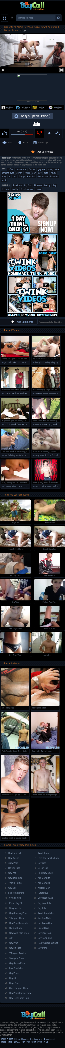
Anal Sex (23, 393)
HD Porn (5, 189)
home (28, 486)
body (4, 176)
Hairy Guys (29, 424)
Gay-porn (40, 947)
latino (14, 486)
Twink (38, 189)
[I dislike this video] (39, 133)
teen (29, 455)
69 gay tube (13, 897)
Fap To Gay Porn (14, 892)
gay (34, 173)
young (53, 173)
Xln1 (9, 937)
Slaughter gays (14, 958)
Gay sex (10, 887)
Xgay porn (11, 863)
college (48, 362)
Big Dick (28, 185)
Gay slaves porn (15, 963)
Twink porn (41, 853)
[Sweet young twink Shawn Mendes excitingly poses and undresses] (46, 480)
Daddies (20, 424)
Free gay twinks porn (46, 858)
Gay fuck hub (13, 853)
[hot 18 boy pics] (15, 705)
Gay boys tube (13, 877)
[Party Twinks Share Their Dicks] (15, 748)
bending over (8, 173)
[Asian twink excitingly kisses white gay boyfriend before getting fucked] (46, 449)
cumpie (38, 424)
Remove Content (29, 1042)
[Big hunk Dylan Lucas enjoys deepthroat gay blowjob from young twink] (46, 356)
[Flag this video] (48, 133)
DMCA (17, 1042)
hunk (4, 180)
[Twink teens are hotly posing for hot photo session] (45, 792)
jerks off (7, 362)
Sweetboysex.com (16, 988)
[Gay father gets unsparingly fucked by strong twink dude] (15, 418)
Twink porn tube (44, 913)
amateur (7, 393)
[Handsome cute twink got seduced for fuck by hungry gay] (15, 387)
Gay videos (12, 858)
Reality (15, 189)
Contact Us (43, 1042)
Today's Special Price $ (34, 116)
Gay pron (11, 942)
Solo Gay (11, 455)
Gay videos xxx (43, 897)
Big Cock (12, 424)
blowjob (54, 176)
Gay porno (12, 973)
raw (59, 455)
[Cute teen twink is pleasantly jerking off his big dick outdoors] (15, 449)
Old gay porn (13, 928)
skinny (19, 173)
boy (53, 362)
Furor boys (41, 892)
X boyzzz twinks (15, 953)
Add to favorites (45, 151)
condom (52, 393)
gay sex (41, 169)
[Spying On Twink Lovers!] (45, 748)
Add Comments (25, 321)
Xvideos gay (42, 887)
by (25, 30)
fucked (55, 455)
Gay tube (40, 908)
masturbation (21, 455)
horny (37, 362)
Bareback (17, 185)
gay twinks (53, 424)
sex (40, 173)
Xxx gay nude (42, 918)
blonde (45, 393)
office (11, 169)
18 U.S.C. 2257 (7, 1039)
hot (14, 176)
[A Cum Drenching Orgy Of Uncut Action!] (15, 792)
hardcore (15, 393)
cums (19, 362)
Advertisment (49, 1039)
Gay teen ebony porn (17, 998)
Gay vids (40, 863)
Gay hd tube (13, 947)
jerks (14, 362)
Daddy (47, 185)
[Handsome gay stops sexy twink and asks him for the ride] (46, 387)
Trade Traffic (6, 1042)
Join (31, 123)
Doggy (22, 176)
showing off (51, 486)
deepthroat (43, 176)
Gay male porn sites (17, 933)
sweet (59, 486)
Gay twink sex (43, 923)
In (9, 176)
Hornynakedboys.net (46, 942)
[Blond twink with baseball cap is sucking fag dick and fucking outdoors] (46, 418)
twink (27, 173)
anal (6, 424)
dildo (49, 455)
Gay (54, 185)
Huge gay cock (43, 872)
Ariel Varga (27, 362)
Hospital (31, 176)
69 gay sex (41, 867)
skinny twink (53, 169)
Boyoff (10, 978)
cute (46, 173)
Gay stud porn (43, 933)
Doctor (32, 169)
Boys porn (12, 983)
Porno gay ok (13, 903)
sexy (37, 455)
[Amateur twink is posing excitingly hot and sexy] (15, 835)
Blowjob (38, 185)
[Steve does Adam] (45, 705)
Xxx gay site (42, 877)
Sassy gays (41, 928)
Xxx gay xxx (42, 882)
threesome (21, 169)
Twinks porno (13, 882)
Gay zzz (10, 872)
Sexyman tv (13, 908)
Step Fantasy (27, 189)
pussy (22, 486)
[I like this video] (4, 133)
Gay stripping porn (16, 913)
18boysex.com (14, 918)
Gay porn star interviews (18, 993)
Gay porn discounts (16, 923)
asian (42, 455)
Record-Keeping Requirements (29, 1039)
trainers (45, 424)
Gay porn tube (43, 903)
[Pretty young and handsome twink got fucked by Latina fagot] (15, 480)
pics (44, 486)
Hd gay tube (12, 867)
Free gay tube (14, 968)
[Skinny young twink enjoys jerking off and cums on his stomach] (15, 356)
